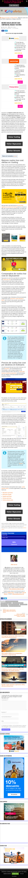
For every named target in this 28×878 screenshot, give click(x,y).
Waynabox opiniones (8, 492)
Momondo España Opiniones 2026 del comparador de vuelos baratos (12, 669)
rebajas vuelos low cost (14, 604)
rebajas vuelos (4, 604)
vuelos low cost (6, 279)
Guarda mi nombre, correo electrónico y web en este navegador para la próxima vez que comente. (13, 726)
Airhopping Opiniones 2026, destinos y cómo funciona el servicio (12, 636)
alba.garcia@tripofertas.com (18, 594)
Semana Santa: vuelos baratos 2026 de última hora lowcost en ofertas (9, 611)
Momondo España (7, 494)
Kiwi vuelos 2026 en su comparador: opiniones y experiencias (11, 654)
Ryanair (21, 463)
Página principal (5, 17)
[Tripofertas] (14, 11)
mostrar (15, 156)
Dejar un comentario (7, 28)
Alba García (5, 27)
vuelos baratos (24, 604)
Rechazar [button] (22, 873)
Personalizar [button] (14, 876)
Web (2, 721)
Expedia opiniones (7, 496)
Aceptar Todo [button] (15, 873)
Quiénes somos (11, 592)
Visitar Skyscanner (14, 144)
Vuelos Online (13, 17)
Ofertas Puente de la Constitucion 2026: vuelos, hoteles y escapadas (19, 615)
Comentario (4, 700)
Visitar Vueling (14, 137)
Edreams (7, 368)
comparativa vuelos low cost (12, 601)
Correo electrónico (6, 716)
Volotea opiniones (7, 498)
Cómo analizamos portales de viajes (16, 588)
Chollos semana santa (8, 500)
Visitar (20, 56)
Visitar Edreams (14, 151)
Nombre (3, 712)
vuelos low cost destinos (15, 606)
